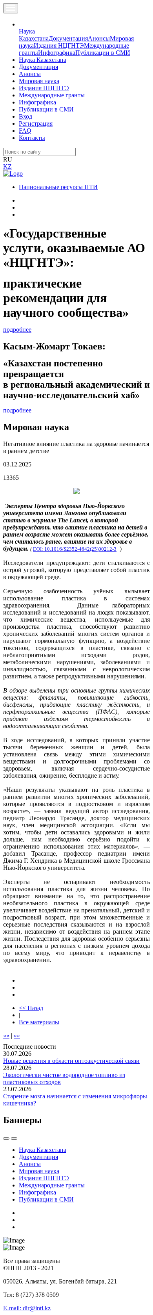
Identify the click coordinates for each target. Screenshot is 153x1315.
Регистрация (36, 123)
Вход (25, 116)
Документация (68, 38)
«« (6, 1035)
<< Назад (31, 1008)
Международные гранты (52, 95)
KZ (7, 166)
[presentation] (6, 1138)
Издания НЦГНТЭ (59, 45)
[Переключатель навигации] (10, 8)
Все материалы (39, 1022)
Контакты (32, 137)
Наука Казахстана (34, 35)
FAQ (25, 130)
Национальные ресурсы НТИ (58, 187)
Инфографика (56, 52)
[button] (23, 24)
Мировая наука (39, 81)
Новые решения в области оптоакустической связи (71, 1060)
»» (17, 1035)
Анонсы (99, 38)
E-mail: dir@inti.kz (27, 1308)
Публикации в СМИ (102, 52)
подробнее (17, 329)
